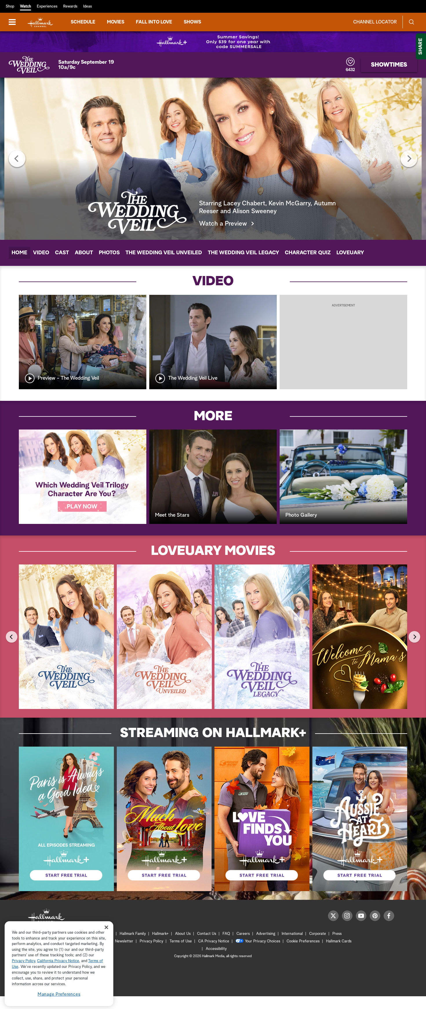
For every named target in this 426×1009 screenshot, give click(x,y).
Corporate (317, 934)
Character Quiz (308, 252)
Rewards (70, 6)
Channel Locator (375, 22)
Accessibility (216, 949)
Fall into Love (154, 22)
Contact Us (206, 934)
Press (337, 934)
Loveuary (350, 252)
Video (41, 252)
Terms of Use (181, 941)
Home (19, 252)
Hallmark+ (160, 934)
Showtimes (389, 65)
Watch (25, 6)
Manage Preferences (59, 994)
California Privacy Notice (58, 961)
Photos (109, 252)
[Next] (408, 158)
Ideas (87, 6)
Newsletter (124, 941)
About (84, 252)
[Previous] (17, 158)
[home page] (40, 22)
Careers (243, 934)
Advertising (265, 934)
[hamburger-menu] (12, 22)
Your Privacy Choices (262, 941)
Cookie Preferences (303, 941)
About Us (183, 934)
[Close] (106, 927)
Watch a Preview (223, 224)
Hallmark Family (133, 934)
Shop (10, 6)
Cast (62, 252)
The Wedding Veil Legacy (243, 252)
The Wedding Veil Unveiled (163, 252)
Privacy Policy (151, 941)
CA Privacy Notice (213, 941)
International (292, 934)
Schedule (83, 22)
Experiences (47, 6)
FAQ (226, 934)
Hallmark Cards (339, 941)
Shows (192, 22)
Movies (115, 22)
